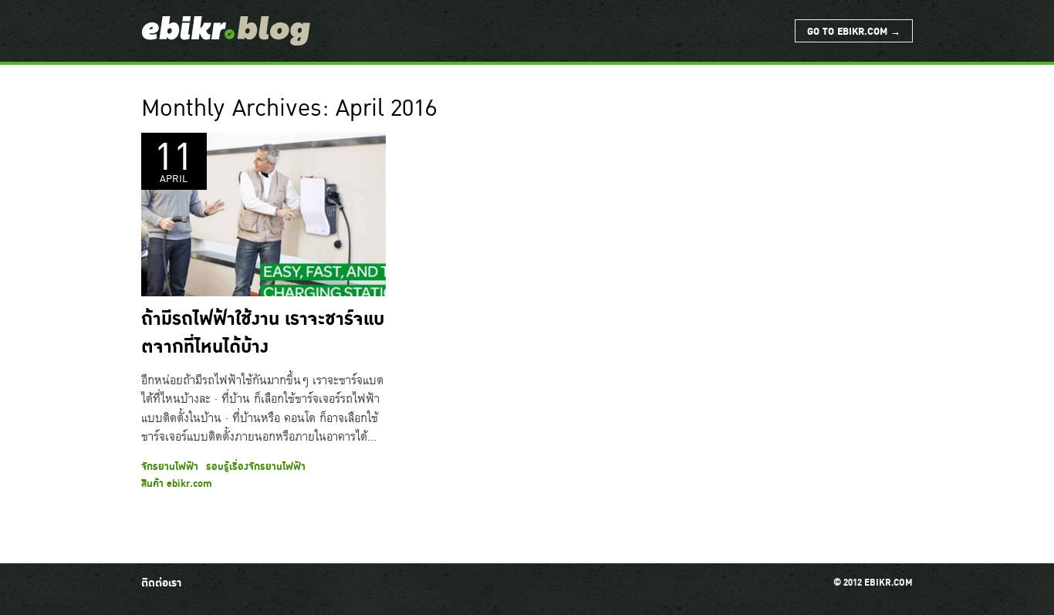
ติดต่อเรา (161, 583)
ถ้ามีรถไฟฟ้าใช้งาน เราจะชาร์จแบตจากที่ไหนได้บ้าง (262, 333)
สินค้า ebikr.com (176, 484)
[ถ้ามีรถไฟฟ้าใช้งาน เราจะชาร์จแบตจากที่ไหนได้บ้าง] (264, 214)
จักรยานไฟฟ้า (169, 467)
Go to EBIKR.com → (853, 31)
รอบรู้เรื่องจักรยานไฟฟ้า (256, 467)
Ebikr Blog (226, 30)
